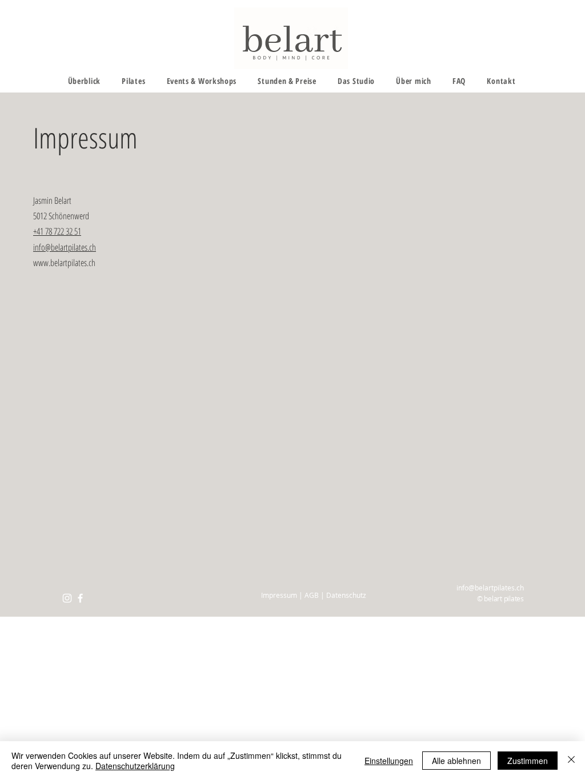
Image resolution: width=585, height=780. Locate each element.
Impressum (280, 595)
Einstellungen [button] (388, 760)
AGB (311, 595)
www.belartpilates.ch (64, 262)
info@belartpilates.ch (64, 247)
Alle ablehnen (456, 760)
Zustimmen (527, 760)
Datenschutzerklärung (135, 765)
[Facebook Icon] (80, 598)
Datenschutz (346, 595)
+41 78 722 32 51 (57, 231)
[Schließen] (571, 760)
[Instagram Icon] (67, 598)
